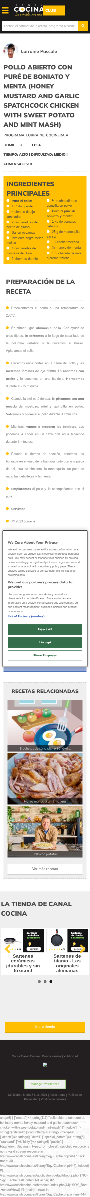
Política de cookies (53, 1099)
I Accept (45, 642)
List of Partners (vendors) (26, 616)
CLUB (50, 10)
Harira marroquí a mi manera (45, 801)
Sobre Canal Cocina (26, 1056)
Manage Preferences (45, 1084)
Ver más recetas (45, 869)
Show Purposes (45, 655)
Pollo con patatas (45, 854)
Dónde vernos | (53, 1056)
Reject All (45, 629)
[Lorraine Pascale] (38, 57)
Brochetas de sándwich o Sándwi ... (45, 748)
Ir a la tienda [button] (45, 1027)
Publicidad (71, 1056)
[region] (45, 598)
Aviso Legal (58, 1095)
